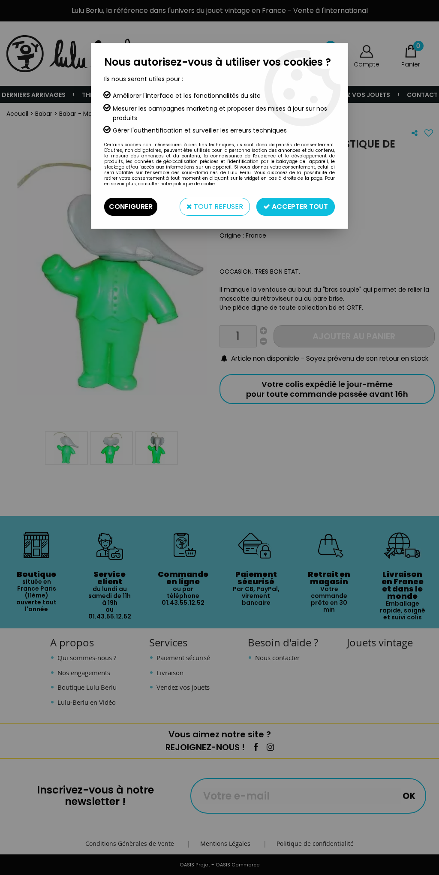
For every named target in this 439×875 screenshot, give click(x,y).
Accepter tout (299, 206)
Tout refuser (217, 206)
